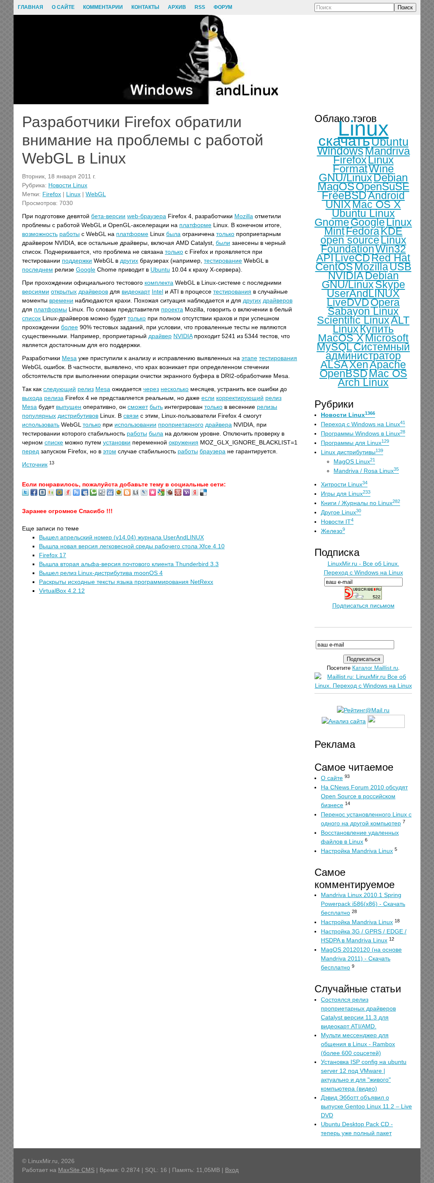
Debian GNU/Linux (360, 279)
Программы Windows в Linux (363, 433)
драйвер (160, 336)
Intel (157, 291)
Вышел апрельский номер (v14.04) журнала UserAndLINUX (121, 537)
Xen (358, 364)
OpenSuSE (382, 186)
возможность (40, 233)
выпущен (68, 406)
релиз (86, 389)
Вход (232, 1169)
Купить (377, 329)
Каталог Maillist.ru (375, 668)
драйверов (93, 291)
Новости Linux (67, 185)
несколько (175, 389)
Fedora (362, 231)
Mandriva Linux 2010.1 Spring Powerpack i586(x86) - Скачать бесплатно (363, 903)
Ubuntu (160, 269)
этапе (249, 358)
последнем (37, 269)
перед (30, 451)
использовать (40, 424)
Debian (390, 177)
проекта (172, 309)
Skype (390, 284)
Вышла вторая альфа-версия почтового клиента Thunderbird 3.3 (129, 564)
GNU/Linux (345, 177)
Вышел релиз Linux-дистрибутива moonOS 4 (101, 572)
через (151, 389)
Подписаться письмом (363, 605)
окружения (183, 442)
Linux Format (363, 164)
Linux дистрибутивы (352, 452)
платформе (195, 225)
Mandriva (387, 150)
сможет (138, 406)
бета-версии (108, 216)
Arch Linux (363, 382)
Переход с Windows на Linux (363, 424)
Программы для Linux (355, 442)
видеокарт (136, 291)
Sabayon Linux (363, 311)
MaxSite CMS (76, 1169)
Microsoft (387, 338)
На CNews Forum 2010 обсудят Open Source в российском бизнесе (364, 796)
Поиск (405, 7)
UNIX (338, 204)
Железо (333, 531)
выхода (32, 397)
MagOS (335, 186)
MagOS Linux (354, 461)
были (223, 242)
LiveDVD (348, 302)
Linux (73, 194)
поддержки (77, 260)
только (225, 233)
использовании (135, 424)
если (207, 397)
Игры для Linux (345, 493)
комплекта (159, 282)
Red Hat (390, 258)
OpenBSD (343, 373)
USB (400, 266)
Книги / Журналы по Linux (360, 503)
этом (109, 451)
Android (386, 195)
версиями (35, 291)
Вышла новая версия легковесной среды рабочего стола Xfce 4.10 (132, 546)
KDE (392, 231)
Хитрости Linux (344, 484)
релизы (267, 406)
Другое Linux (341, 512)
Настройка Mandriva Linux (357, 850)
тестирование (223, 260)
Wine (381, 168)
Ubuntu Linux (363, 213)
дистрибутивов (78, 415)
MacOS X (341, 338)
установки (117, 442)
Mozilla (243, 216)
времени (61, 300)
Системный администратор (368, 351)
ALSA (334, 364)
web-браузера (146, 216)
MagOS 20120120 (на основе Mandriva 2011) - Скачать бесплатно (361, 958)
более (69, 327)
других (129, 260)
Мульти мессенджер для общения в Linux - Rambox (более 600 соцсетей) (358, 1044)
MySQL (334, 347)
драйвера (218, 424)
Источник (34, 464)
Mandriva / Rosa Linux (366, 470)
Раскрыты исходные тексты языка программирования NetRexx (126, 581)
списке (54, 442)
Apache (388, 364)
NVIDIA (182, 336)
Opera (385, 302)
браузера (212, 451)
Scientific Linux (353, 320)
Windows (340, 150)
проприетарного (180, 424)
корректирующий (240, 397)
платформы (50, 309)
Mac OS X (376, 204)
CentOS (334, 266)
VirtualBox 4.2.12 (62, 590)
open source (349, 240)
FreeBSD (344, 195)
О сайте (332, 778)
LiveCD (352, 258)
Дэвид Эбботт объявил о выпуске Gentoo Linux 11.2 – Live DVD (366, 1106)
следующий (59, 389)
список (31, 318)
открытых (64, 291)
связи (131, 415)
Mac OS (388, 373)
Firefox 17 (52, 555)
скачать (344, 140)
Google (85, 269)
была (173, 233)
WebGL (96, 194)
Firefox (51, 194)
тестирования (232, 291)
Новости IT (337, 521)
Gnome (331, 222)
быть (156, 406)
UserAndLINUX (363, 293)
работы (69, 233)
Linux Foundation (363, 244)
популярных (39, 415)
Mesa (69, 358)
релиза (54, 397)
